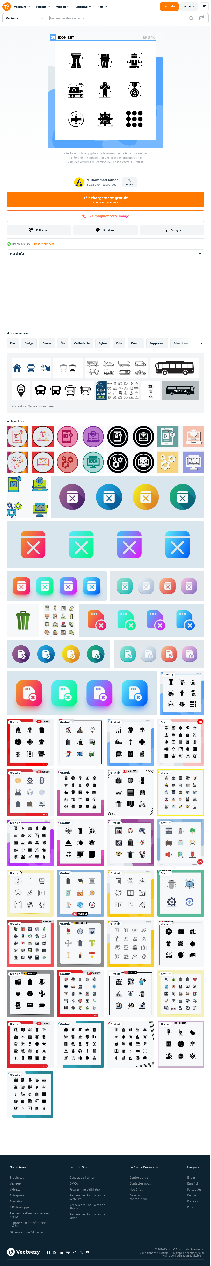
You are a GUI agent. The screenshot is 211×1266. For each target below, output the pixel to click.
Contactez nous (137, 1172)
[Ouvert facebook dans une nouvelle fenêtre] (48, 1241)
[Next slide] (194, 343)
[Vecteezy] (6, 6)
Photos (41, 7)
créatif (136, 343)
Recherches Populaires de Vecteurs (86, 1186)
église (103, 343)
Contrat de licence (80, 1166)
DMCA (72, 1172)
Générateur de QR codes (26, 1221)
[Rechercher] (187, 18)
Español (189, 1172)
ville (119, 343)
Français (190, 1190)
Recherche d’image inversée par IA (22, 1204)
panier (47, 343)
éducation (181, 343)
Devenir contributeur (135, 1186)
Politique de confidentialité (184, 1242)
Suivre (128, 184)
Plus (100, 7)
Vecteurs (20, 7)
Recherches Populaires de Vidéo (86, 1205)
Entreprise (16, 1184)
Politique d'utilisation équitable (179, 1244)
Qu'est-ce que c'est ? (43, 244)
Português (191, 1178)
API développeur (20, 1196)
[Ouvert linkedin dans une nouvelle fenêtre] (61, 1241)
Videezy (14, 1178)
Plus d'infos (17, 253)
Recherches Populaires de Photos (86, 1195)
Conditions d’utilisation (151, 1242)
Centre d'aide (136, 1166)
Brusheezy (16, 1166)
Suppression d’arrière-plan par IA (27, 1213)
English (189, 1166)
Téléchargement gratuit (104, 199)
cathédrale (82, 343)
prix (12, 343)
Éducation (16, 1190)
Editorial (82, 7)
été (63, 343)
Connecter (186, 6)
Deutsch (190, 1184)
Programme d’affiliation (84, 1178)
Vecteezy (15, 1172)
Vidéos (61, 7)
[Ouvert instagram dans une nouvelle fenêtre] (54, 1241)
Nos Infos (133, 1178)
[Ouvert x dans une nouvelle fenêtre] (81, 1241)
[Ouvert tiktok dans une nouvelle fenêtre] (74, 1241)
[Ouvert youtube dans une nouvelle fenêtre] (87, 1241)
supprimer (157, 343)
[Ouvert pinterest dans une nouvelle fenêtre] (68, 1241)
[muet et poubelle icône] (30, 449)
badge (29, 343)
